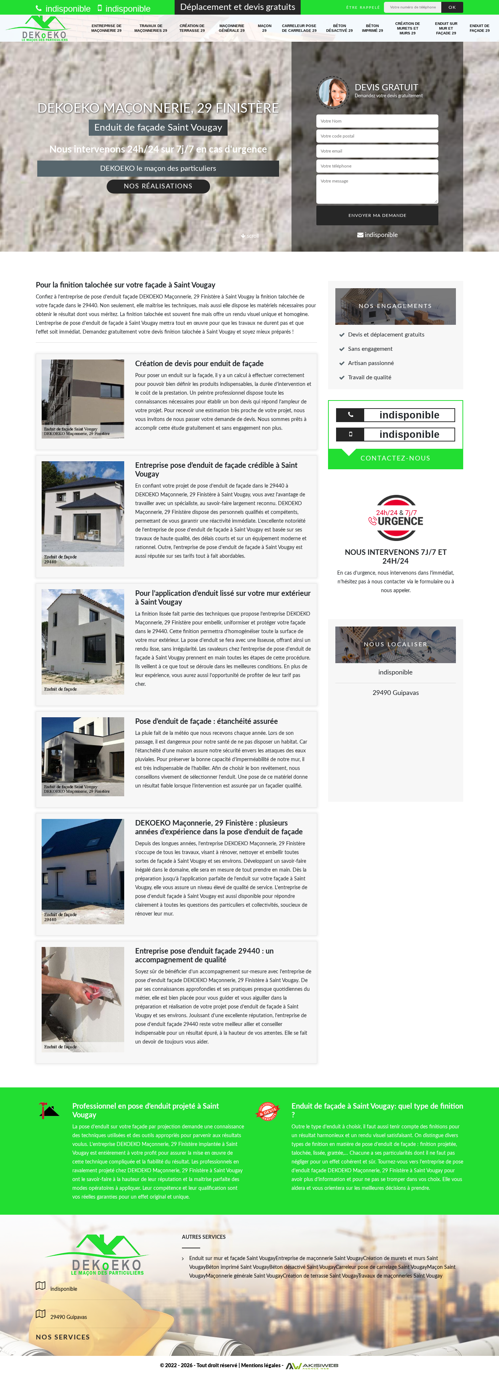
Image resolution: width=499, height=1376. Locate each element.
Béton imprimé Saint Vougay (237, 1267)
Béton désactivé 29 (339, 28)
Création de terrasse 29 (192, 28)
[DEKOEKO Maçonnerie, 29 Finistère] (39, 28)
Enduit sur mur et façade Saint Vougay (232, 1258)
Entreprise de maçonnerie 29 (106, 28)
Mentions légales (261, 1365)
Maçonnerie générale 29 (232, 28)
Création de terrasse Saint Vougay (320, 1276)
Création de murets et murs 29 (407, 28)
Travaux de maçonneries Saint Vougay (400, 1276)
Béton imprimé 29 (372, 28)
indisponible (67, 9)
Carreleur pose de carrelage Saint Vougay (381, 1267)
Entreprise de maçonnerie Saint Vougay (319, 1258)
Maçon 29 (264, 28)
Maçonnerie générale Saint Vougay (244, 1276)
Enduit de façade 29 (480, 28)
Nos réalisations (158, 186)
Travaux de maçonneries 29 (150, 28)
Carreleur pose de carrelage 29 (299, 28)
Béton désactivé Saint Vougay (302, 1267)
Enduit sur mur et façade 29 (446, 28)
